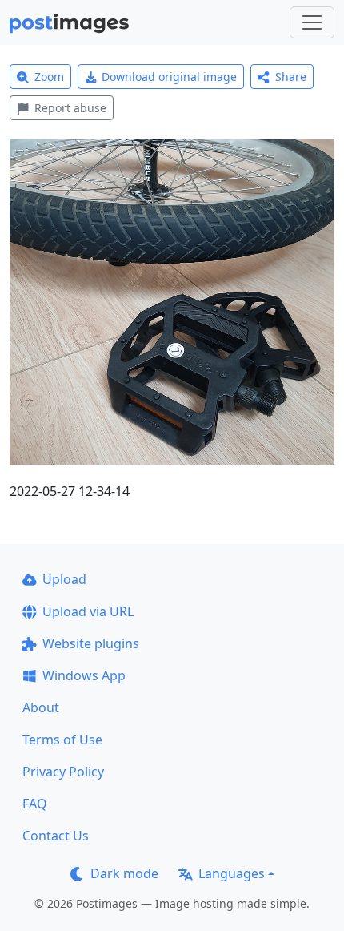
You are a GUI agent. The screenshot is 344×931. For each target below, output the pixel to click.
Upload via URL (88, 611)
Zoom (49, 76)
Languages (231, 873)
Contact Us (55, 835)
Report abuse (70, 107)
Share (290, 76)
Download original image (169, 76)
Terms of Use (62, 739)
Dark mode (124, 873)
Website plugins (90, 643)
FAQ (34, 803)
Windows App (84, 675)
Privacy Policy (63, 771)
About (40, 707)
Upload (64, 579)
